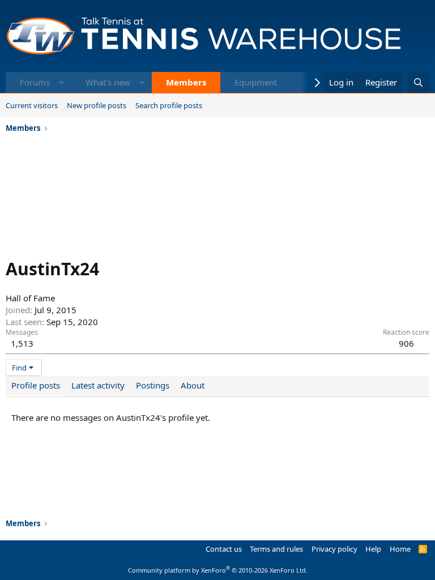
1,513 (22, 343)
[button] (61, 82)
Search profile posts (168, 105)
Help (373, 549)
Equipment (255, 82)
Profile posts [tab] (35, 385)
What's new (108, 82)
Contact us (224, 549)
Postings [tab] (152, 385)
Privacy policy (334, 549)
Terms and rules (276, 549)
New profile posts (96, 105)
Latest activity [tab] (98, 385)
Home (400, 549)
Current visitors (32, 105)
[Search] (418, 82)
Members (186, 82)
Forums (35, 82)
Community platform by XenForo (218, 570)
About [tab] (192, 385)
